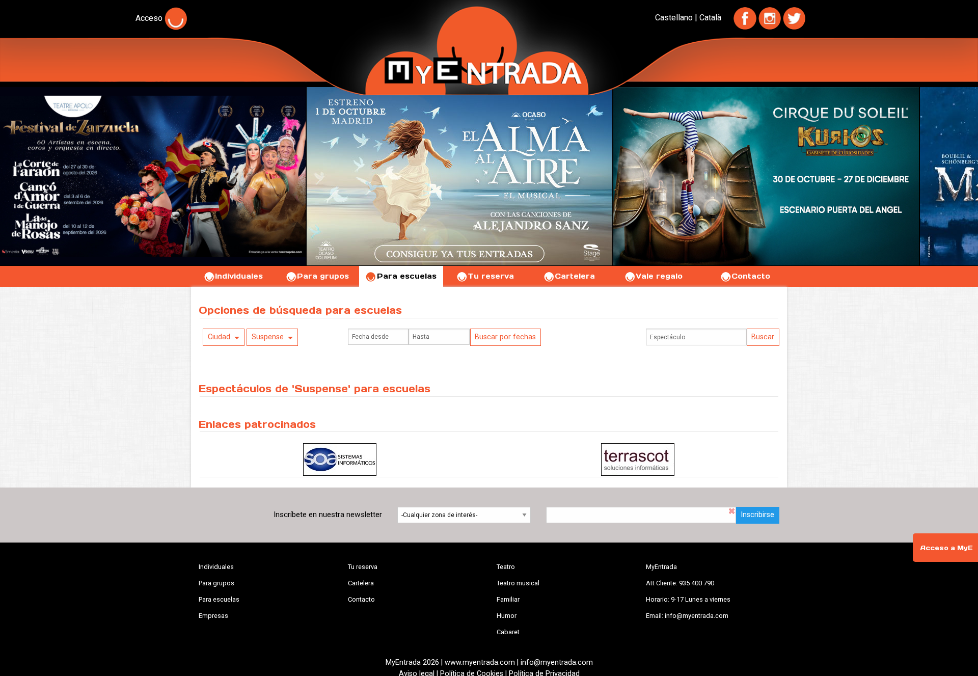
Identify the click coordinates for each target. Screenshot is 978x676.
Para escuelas (407, 276)
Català (710, 17)
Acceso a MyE (946, 548)
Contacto (750, 276)
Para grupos (323, 276)
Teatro (506, 567)
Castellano (674, 17)
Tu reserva (491, 276)
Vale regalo (659, 276)
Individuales (239, 276)
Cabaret (508, 632)
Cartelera (575, 276)
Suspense (268, 337)
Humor (507, 615)
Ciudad (219, 337)
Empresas (213, 615)
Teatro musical (518, 583)
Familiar (508, 599)
